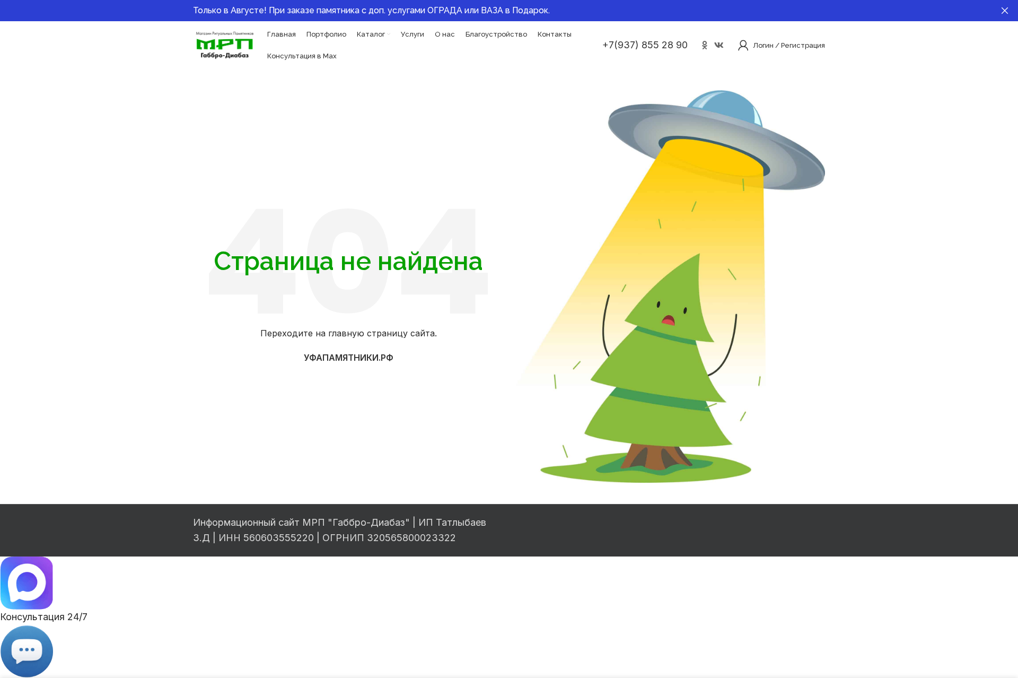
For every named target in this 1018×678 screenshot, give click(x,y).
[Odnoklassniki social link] (704, 45)
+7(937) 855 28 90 (645, 44)
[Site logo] (225, 44)
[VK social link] (719, 45)
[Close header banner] (1004, 10)
